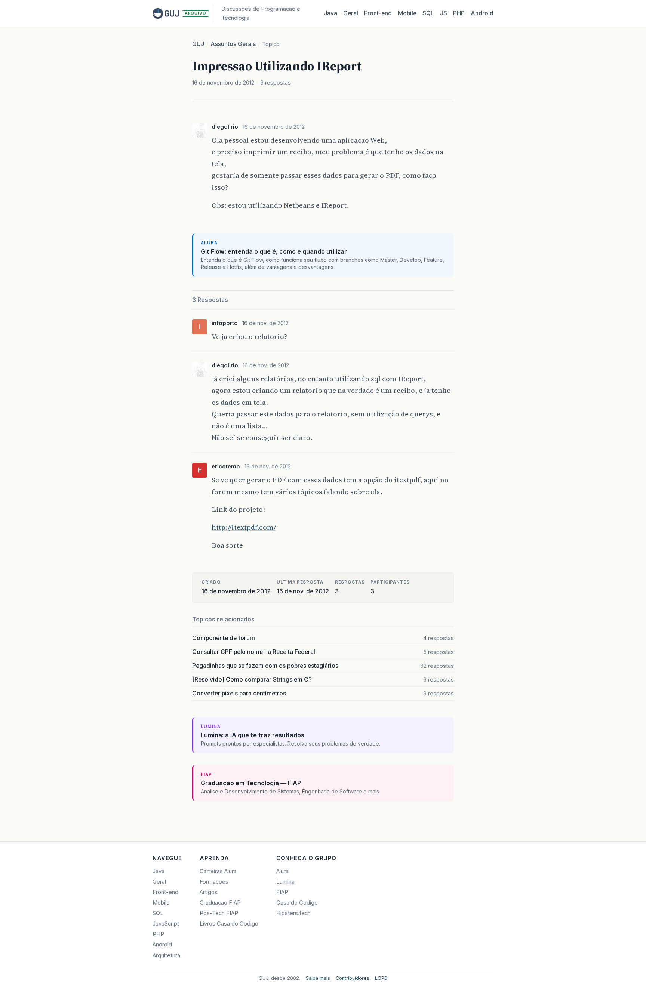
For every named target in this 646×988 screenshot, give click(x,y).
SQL (428, 13)
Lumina (285, 881)
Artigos (209, 892)
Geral (350, 13)
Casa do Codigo (297, 902)
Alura (282, 871)
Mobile (407, 13)
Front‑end (378, 13)
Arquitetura (166, 955)
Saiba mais (318, 978)
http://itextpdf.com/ (244, 527)
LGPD (381, 978)
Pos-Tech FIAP (219, 913)
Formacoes (214, 881)
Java (330, 13)
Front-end (165, 892)
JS (443, 13)
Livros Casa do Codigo (229, 923)
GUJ (198, 44)
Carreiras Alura (218, 871)
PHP (459, 13)
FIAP (282, 892)
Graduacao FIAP (220, 902)
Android (482, 13)
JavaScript (166, 923)
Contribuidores (352, 978)
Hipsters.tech (293, 913)
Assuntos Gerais (233, 44)
